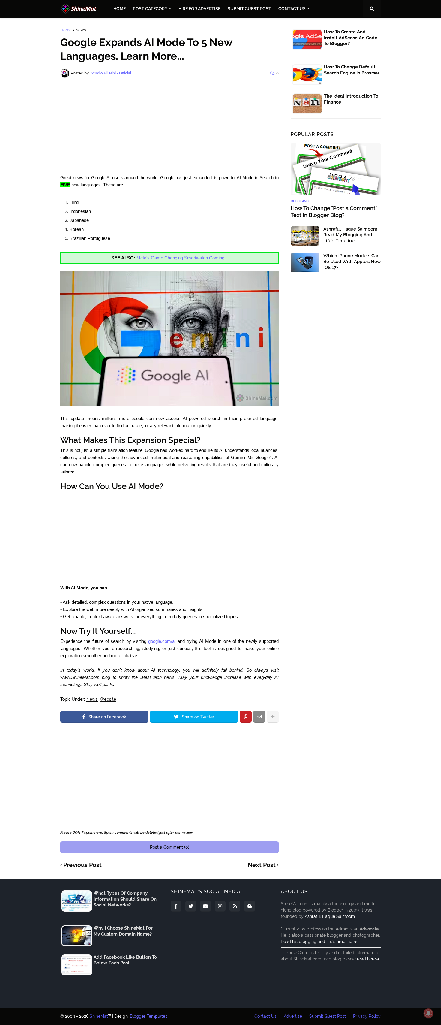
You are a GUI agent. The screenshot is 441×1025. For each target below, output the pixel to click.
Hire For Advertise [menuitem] (199, 8)
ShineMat (99, 1016)
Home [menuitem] (119, 8)
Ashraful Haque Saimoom (330, 916)
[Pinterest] (246, 717)
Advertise (293, 1016)
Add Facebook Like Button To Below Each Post (125, 960)
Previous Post (82, 865)
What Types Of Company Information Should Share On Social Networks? (125, 899)
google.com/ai (162, 641)
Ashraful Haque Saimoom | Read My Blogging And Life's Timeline (351, 234)
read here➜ (368, 959)
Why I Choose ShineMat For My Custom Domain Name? (123, 931)
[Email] (259, 717)
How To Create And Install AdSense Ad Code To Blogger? (350, 37)
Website (108, 699)
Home (66, 30)
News (80, 30)
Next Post (262, 865)
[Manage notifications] (428, 1013)
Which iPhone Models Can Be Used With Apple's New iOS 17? (352, 261)
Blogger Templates (148, 1016)
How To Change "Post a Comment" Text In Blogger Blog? (334, 211)
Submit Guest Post (327, 1016)
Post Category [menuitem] (150, 8)
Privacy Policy (367, 1016)
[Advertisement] (169, 126)
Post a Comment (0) (169, 847)
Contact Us (265, 1016)
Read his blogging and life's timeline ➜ (319, 941)
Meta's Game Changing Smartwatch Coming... (182, 257)
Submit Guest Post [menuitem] (249, 8)
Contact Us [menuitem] (292, 8)
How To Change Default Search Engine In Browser (352, 70)
